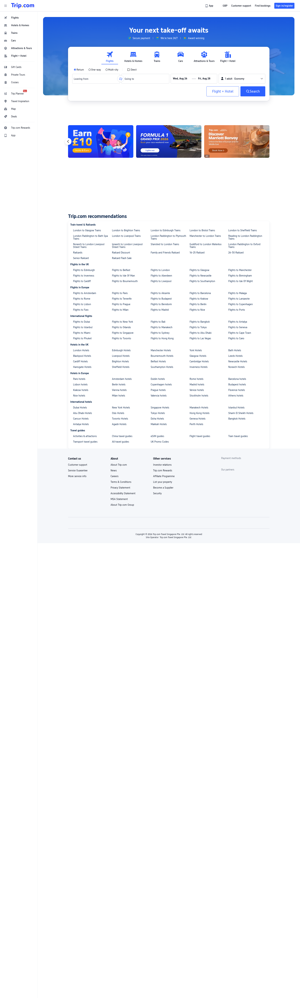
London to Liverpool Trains (126, 236)
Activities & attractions (85, 436)
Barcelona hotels (237, 379)
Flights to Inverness (83, 275)
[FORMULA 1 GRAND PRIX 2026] (168, 141)
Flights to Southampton (202, 281)
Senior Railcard (81, 258)
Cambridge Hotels (199, 361)
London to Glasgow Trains (87, 230)
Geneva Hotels (197, 418)
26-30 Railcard (236, 252)
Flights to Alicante (160, 293)
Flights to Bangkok (200, 321)
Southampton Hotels (162, 367)
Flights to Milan (120, 309)
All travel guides (120, 441)
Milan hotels (118, 395)
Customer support (77, 464)
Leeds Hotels (235, 356)
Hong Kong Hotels (199, 413)
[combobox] (82, 79)
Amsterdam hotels (122, 379)
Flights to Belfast (121, 270)
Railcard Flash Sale (122, 258)
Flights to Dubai (81, 321)
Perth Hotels (196, 424)
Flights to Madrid (160, 309)
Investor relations (162, 464)
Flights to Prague (121, 304)
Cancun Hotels (81, 418)
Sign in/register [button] (284, 5)
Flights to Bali (158, 321)
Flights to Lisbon (82, 304)
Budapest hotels (237, 384)
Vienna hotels (119, 390)
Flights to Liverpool (161, 281)
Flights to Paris (120, 293)
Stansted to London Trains (165, 244)
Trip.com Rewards (162, 470)
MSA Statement (119, 499)
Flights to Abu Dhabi (200, 332)
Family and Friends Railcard (165, 252)
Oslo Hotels (118, 413)
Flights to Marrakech (161, 327)
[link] (209, 6)
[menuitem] (18, 17)
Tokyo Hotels (158, 413)
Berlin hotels (118, 384)
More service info (77, 476)
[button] (5, 5)
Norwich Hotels (236, 367)
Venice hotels (197, 390)
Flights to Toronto (121, 338)
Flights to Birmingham (240, 275)
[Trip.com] (22, 5)
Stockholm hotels (199, 395)
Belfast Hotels (158, 361)
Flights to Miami (81, 332)
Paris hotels (79, 379)
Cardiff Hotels (80, 361)
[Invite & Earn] (100, 141)
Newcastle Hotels (237, 361)
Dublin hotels (158, 379)
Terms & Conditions (121, 482)
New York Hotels (121, 407)
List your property (162, 482)
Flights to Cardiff (82, 281)
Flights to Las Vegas (200, 338)
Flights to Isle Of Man (123, 275)
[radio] (78, 69)
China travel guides (122, 436)
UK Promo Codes (160, 441)
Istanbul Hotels (236, 407)
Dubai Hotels (80, 407)
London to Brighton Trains (126, 230)
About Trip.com (119, 464)
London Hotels (81, 350)
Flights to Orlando (121, 327)
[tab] (109, 57)
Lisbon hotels (80, 384)
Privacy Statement (120, 487)
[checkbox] (132, 69)
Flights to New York (122, 321)
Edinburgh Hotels (121, 350)
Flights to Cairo (236, 338)
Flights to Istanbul (82, 327)
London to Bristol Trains (202, 230)
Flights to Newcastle (200, 275)
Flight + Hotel (222, 91)
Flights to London (160, 270)
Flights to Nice (197, 309)
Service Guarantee (78, 470)
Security (157, 493)
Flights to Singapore (123, 332)
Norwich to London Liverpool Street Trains (88, 245)
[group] (139, 38)
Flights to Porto (236, 309)
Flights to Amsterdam (84, 293)
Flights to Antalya (237, 321)
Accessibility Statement (123, 493)
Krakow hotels (80, 390)
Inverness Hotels (198, 367)
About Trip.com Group (122, 504)
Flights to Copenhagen (240, 304)
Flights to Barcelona (200, 293)
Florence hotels (236, 390)
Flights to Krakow (199, 298)
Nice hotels (79, 395)
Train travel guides (238, 436)
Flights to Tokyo (198, 327)
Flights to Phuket (82, 338)
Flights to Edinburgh (84, 270)
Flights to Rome (81, 298)
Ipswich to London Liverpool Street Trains (127, 245)
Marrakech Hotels (199, 407)
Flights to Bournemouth (125, 281)
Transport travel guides (85, 441)
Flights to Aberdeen (161, 275)
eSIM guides (157, 436)
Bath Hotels (234, 350)
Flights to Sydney (160, 332)
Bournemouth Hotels (162, 356)
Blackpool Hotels (82, 356)
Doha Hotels (157, 418)
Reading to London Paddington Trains (245, 237)
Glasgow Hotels (198, 356)
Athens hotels (235, 395)
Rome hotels (196, 379)
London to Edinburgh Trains (165, 230)
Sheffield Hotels (120, 367)
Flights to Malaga (237, 293)
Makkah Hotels (159, 424)
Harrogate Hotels (82, 367)
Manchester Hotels (161, 350)
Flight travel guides (200, 436)
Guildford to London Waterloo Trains (206, 245)
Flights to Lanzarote (239, 298)
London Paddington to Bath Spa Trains (90, 237)
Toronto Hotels (120, 418)
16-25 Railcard (197, 252)
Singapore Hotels (160, 407)
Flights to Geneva (237, 327)
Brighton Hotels (120, 361)
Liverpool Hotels (121, 356)
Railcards (77, 252)
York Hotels (196, 350)
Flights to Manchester (240, 270)
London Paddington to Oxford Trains (244, 245)
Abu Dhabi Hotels (82, 413)
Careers (114, 476)
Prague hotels (158, 390)
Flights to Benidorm (161, 304)
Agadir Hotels (119, 424)
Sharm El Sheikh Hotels (240, 413)
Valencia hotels (158, 395)
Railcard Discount (121, 252)
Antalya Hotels (81, 424)
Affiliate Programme (164, 476)
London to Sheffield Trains (242, 230)
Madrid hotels (197, 384)
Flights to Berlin (198, 304)
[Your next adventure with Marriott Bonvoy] (236, 141)
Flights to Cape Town (239, 332)
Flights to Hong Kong (162, 338)
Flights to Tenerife (122, 298)
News (114, 470)
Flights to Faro (81, 309)
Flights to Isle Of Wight (240, 281)
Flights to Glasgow (199, 270)
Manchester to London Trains (205, 236)
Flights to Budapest (161, 298)
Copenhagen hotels (161, 384)
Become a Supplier (163, 487)
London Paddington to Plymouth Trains (168, 237)
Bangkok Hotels (236, 418)
